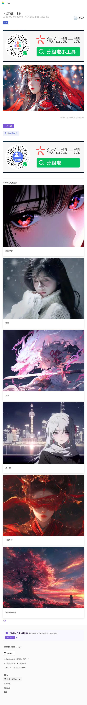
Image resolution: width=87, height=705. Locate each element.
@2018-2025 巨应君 (12, 647)
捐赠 (5, 692)
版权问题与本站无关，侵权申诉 (15, 663)
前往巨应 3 (10, 637)
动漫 (5, 23)
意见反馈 (7, 688)
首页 (6, 675)
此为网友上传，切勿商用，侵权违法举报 (72, 118)
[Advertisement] (43, 78)
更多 (4, 620)
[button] (9, 3)
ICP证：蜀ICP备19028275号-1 (15, 667)
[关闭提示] (17, 637)
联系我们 (7, 684)
